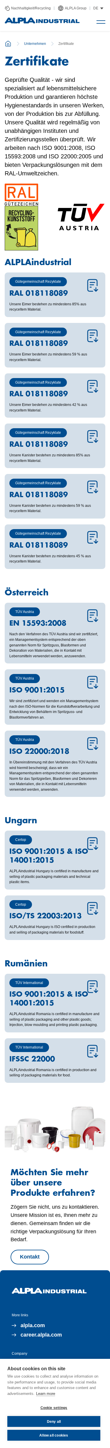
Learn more (45, 1393)
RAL (10, 173)
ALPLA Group (76, 8)
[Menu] (101, 22)
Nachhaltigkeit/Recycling (31, 8)
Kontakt (30, 1257)
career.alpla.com (41, 1335)
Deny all (54, 1422)
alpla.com (33, 1325)
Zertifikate (66, 44)
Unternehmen (35, 44)
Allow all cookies (53, 1435)
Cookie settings (53, 1408)
